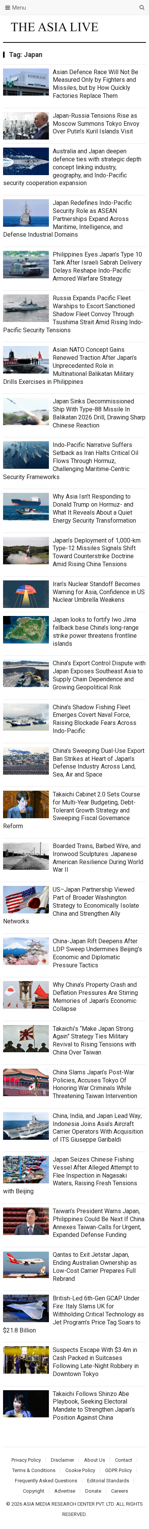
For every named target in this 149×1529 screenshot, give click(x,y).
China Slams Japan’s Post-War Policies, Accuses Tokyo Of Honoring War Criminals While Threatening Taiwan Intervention (95, 1084)
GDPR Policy (118, 1470)
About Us (94, 1460)
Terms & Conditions (33, 1470)
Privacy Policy (26, 1460)
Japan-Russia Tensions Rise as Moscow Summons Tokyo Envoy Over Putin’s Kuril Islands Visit (96, 123)
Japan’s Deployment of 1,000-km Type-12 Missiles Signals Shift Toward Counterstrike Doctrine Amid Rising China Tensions (97, 552)
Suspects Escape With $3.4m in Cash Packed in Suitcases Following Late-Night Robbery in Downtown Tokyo (96, 1361)
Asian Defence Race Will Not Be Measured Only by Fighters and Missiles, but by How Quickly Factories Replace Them (95, 83)
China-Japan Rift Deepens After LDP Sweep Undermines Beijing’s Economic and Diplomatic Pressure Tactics (97, 953)
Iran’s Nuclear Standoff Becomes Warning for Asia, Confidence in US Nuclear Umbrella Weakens (99, 592)
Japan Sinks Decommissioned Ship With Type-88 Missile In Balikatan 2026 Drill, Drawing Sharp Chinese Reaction (99, 413)
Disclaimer (62, 1460)
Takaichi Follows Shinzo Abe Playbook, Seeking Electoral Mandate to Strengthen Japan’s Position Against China (94, 1405)
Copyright (33, 1491)
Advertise (64, 1491)
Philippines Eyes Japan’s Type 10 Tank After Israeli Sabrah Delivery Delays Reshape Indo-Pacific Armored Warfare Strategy (97, 266)
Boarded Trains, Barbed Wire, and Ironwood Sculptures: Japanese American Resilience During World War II (98, 857)
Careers (119, 1491)
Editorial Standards (108, 1481)
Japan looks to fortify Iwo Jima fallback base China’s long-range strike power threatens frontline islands (96, 631)
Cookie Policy (80, 1470)
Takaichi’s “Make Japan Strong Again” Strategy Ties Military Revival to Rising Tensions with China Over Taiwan (94, 1040)
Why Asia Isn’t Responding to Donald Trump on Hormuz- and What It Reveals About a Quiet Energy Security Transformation (94, 508)
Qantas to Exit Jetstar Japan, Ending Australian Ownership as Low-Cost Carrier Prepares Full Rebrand (95, 1266)
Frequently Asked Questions (46, 1481)
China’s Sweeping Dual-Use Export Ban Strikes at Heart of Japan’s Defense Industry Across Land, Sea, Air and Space (98, 762)
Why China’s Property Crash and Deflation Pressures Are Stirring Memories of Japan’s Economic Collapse (95, 996)
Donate (93, 1491)
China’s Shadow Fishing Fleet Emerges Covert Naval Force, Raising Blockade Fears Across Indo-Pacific (94, 719)
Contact (123, 1460)
